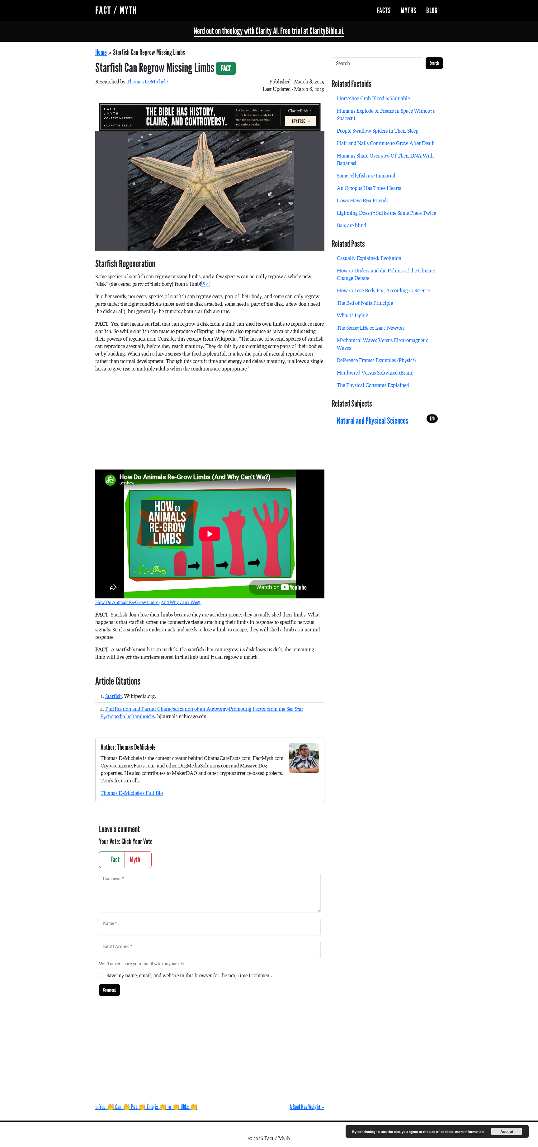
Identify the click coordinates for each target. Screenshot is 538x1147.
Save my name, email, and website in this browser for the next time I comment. (189, 975)
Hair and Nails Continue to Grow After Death (386, 143)
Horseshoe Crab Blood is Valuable (373, 98)
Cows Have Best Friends (362, 200)
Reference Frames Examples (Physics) (376, 360)
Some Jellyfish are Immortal (366, 175)
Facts (384, 10)
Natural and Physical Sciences (386, 420)
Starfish (113, 696)
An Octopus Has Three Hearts (369, 188)
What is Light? (352, 315)
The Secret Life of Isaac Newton (370, 328)
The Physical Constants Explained (373, 385)
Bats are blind (351, 225)
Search (434, 63)
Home (101, 52)
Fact (114, 859)
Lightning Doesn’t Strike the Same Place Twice (386, 213)
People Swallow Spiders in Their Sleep (377, 131)
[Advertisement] (209, 421)
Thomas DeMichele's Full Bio (132, 793)
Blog (432, 10)
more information (469, 1131)
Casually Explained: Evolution (369, 258)
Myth (135, 859)
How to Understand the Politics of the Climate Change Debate (386, 274)
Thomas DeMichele (147, 81)
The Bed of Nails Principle (365, 303)
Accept (506, 1131)
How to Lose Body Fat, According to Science (383, 290)
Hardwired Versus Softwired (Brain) (375, 372)
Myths (408, 10)
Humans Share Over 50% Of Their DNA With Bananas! (385, 159)
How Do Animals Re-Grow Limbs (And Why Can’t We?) (148, 602)
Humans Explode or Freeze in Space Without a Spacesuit (386, 114)
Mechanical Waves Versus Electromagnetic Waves (382, 344)
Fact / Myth (116, 10)
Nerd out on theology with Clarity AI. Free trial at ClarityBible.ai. (269, 31)
